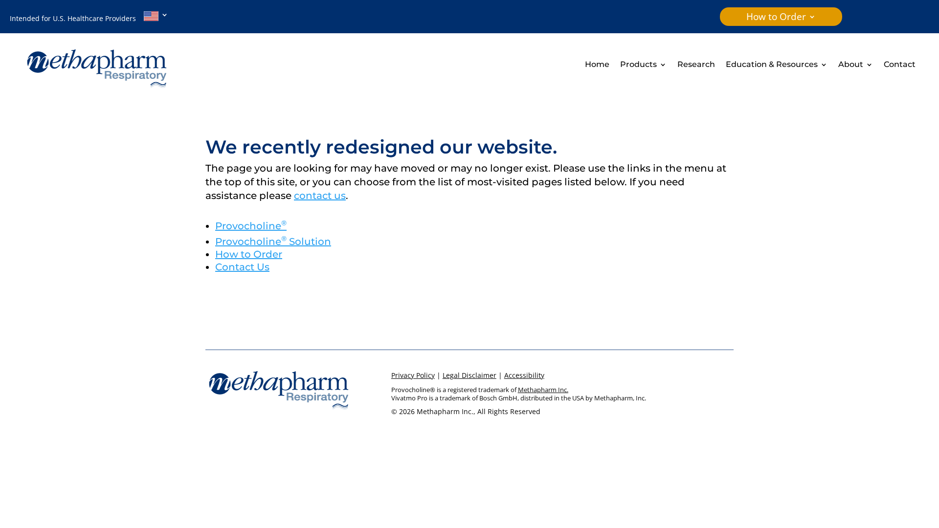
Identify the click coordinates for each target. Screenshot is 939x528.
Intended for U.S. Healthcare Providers (77, 18)
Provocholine (251, 226)
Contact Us (242, 267)
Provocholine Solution (273, 241)
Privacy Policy (413, 375)
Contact (900, 65)
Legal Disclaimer (469, 375)
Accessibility (524, 375)
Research (696, 65)
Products (638, 65)
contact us (320, 195)
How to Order (776, 18)
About (850, 65)
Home (597, 65)
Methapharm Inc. (543, 389)
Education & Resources (772, 65)
